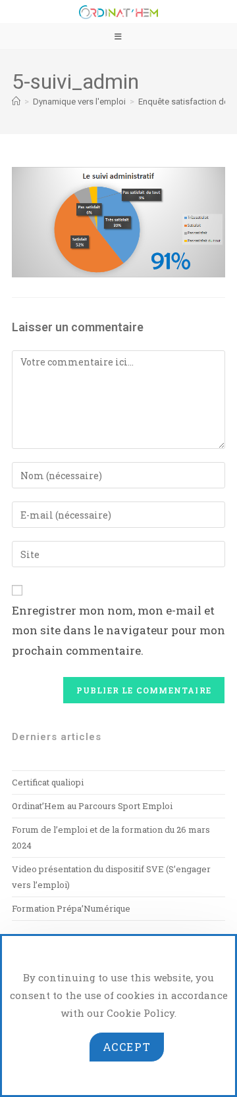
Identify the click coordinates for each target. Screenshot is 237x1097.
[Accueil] (16, 101)
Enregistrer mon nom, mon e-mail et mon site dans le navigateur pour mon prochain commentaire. (118, 630)
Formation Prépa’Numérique (71, 908)
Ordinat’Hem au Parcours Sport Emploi (92, 806)
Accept (127, 1047)
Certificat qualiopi (48, 782)
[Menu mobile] (118, 36)
